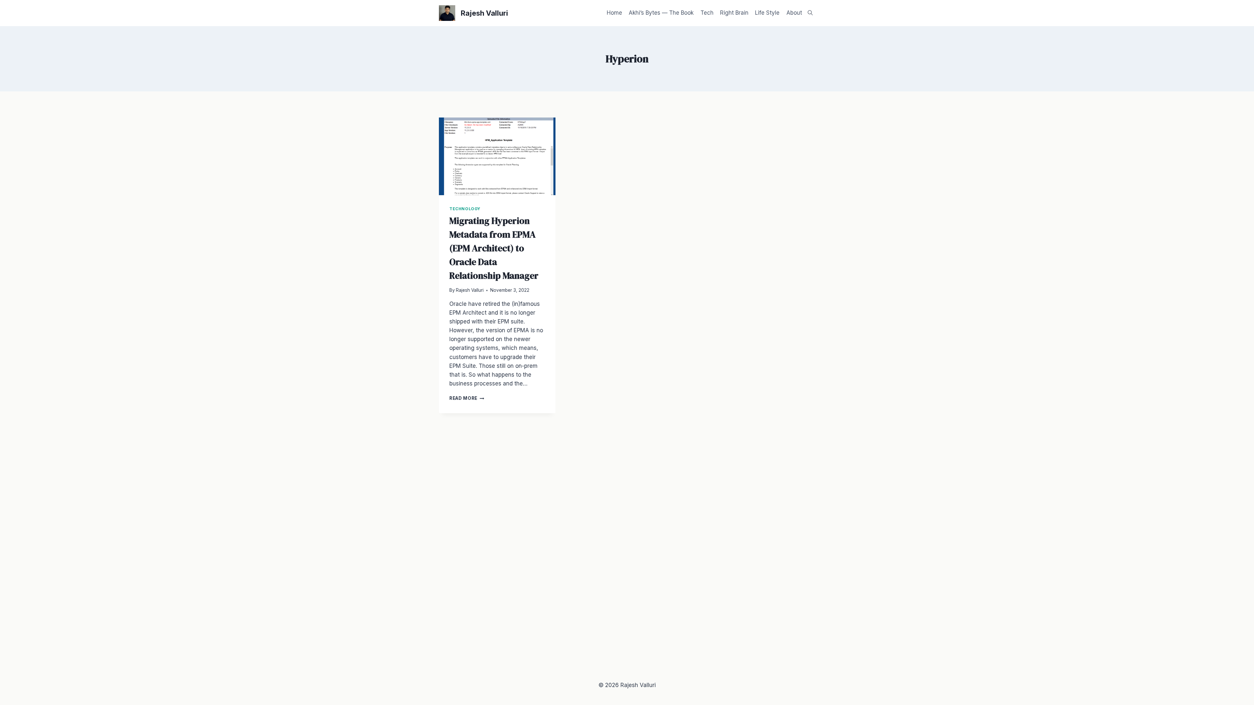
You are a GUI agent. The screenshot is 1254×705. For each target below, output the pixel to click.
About (794, 12)
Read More (466, 398)
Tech (707, 12)
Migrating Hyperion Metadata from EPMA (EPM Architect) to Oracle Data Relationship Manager (494, 248)
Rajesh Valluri (470, 290)
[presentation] (497, 156)
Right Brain (734, 12)
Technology (464, 208)
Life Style (767, 12)
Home (614, 12)
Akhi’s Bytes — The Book (661, 12)
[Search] (810, 13)
